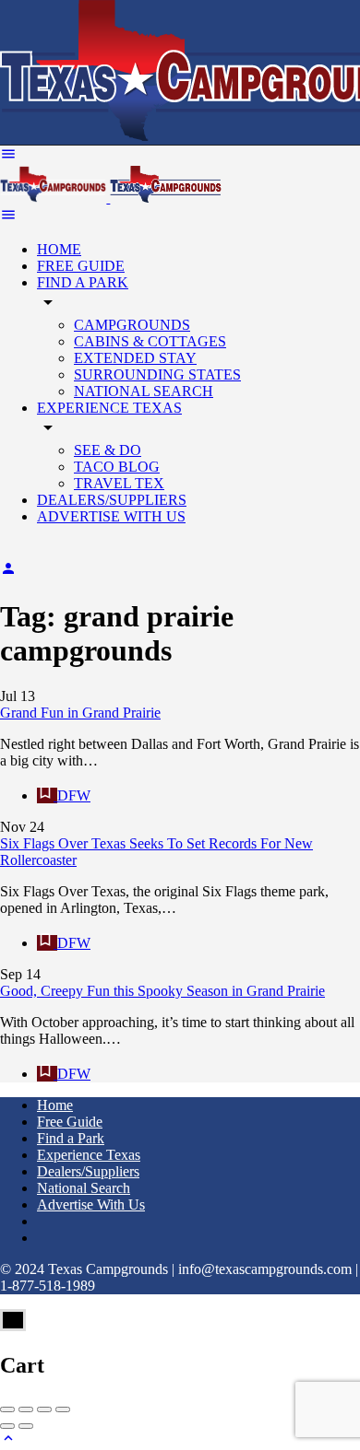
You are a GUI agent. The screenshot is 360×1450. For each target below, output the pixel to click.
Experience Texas (88, 1155)
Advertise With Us (91, 1204)
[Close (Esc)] (7, 1409)
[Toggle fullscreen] (44, 1409)
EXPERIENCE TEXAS (109, 407)
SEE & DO (107, 450)
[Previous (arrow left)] (7, 1426)
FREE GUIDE (81, 266)
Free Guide (69, 1121)
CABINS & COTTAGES (150, 341)
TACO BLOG (117, 466)
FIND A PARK (82, 282)
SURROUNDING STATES (157, 374)
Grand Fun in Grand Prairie (80, 712)
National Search (83, 1188)
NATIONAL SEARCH (143, 391)
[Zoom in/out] (62, 1409)
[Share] (25, 1409)
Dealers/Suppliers (88, 1171)
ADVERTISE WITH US (111, 516)
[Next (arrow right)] (25, 1426)
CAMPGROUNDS (132, 325)
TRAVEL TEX (119, 483)
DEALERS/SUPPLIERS (111, 500)
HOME (59, 249)
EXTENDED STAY (135, 358)
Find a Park (70, 1138)
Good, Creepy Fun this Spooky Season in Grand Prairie (162, 991)
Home (55, 1105)
